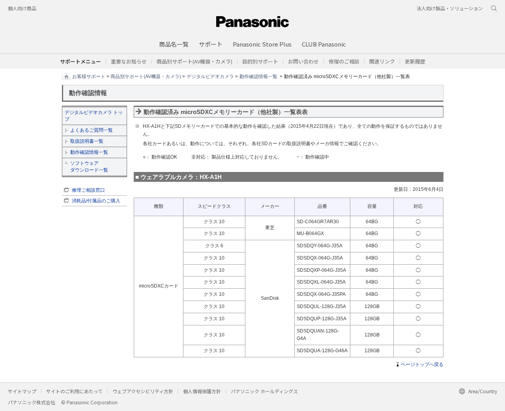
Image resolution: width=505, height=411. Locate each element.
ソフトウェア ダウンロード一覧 (89, 167)
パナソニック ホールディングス (264, 391)
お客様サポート (88, 76)
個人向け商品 (22, 8)
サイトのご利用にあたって (74, 391)
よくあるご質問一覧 (91, 130)
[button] (260, 61)
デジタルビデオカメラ (210, 76)
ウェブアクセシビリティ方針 (142, 391)
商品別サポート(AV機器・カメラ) (145, 76)
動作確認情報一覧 (258, 76)
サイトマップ (22, 391)
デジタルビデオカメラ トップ (94, 116)
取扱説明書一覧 (86, 141)
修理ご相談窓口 (88, 190)
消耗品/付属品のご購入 (96, 201)
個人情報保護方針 (202, 391)
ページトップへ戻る (422, 364)
